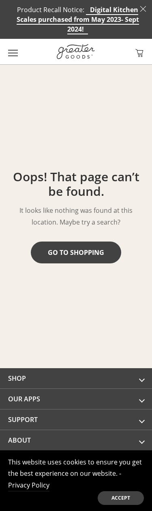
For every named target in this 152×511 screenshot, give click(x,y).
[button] (139, 53)
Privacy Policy (28, 485)
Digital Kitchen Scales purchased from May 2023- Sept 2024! (78, 19)
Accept (120, 497)
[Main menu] (13, 52)
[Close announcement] (143, 9)
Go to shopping (76, 252)
